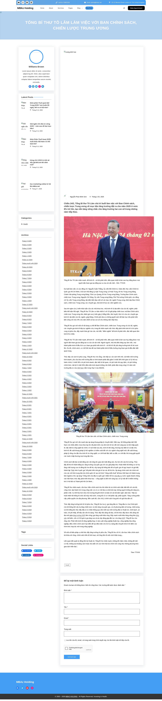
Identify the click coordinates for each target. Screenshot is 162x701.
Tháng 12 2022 (27, 349)
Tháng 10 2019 (27, 491)
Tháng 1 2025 (27, 256)
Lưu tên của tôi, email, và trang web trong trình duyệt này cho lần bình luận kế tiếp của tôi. (97, 640)
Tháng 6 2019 (27, 506)
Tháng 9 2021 (27, 405)
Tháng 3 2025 (27, 248)
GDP (123, 518)
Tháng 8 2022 (27, 364)
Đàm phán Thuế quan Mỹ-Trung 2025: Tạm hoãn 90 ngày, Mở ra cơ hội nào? (40, 105)
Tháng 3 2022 (27, 383)
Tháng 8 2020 (27, 454)
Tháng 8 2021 (27, 409)
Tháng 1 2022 (27, 390)
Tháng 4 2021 (27, 424)
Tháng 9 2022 (27, 360)
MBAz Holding (25, 8)
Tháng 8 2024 (27, 275)
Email (66, 618)
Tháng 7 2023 (27, 323)
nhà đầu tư (118, 476)
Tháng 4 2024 (27, 290)
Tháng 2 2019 (27, 521)
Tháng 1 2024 (27, 301)
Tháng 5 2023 (27, 331)
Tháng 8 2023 (27, 319)
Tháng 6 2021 (27, 416)
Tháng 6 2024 (27, 282)
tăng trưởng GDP (79, 515)
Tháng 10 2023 (27, 312)
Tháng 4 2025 (27, 245)
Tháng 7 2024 (27, 278)
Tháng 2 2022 (27, 387)
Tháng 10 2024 (27, 267)
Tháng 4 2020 (27, 469)
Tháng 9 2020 (27, 450)
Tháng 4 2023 (27, 334)
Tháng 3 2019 (27, 517)
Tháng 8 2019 (27, 499)
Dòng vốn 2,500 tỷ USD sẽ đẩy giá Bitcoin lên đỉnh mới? (39, 162)
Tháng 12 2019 (27, 484)
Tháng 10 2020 (27, 446)
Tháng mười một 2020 (30, 443)
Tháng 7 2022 (27, 368)
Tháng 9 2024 (27, 271)
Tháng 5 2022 (27, 375)
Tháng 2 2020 (27, 476)
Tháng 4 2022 (27, 379)
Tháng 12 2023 (27, 304)
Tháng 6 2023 (27, 327)
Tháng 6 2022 (27, 372)
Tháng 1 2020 (27, 480)
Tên (66, 607)
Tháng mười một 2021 (30, 398)
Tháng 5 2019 (27, 510)
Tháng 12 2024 (27, 260)
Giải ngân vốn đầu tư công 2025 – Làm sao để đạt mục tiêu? (40, 126)
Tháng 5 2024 (27, 286)
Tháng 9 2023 (27, 316)
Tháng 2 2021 (27, 431)
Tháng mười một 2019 (30, 487)
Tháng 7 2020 (27, 457)
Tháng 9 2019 (27, 495)
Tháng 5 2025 (27, 241)
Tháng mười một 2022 (30, 353)
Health (25, 224)
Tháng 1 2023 (27, 346)
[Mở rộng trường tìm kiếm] (124, 8)
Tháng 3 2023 (27, 338)
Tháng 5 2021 (27, 420)
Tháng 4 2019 (27, 514)
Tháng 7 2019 (27, 502)
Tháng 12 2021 (27, 394)
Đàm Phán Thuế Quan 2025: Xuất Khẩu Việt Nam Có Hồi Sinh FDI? (40, 141)
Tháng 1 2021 (27, 435)
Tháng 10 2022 (27, 357)
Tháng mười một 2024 (30, 263)
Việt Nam (80, 368)
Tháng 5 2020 (27, 465)
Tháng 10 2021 (27, 401)
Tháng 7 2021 (27, 413)
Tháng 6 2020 (27, 461)
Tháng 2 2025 (27, 252)
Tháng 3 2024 (27, 293)
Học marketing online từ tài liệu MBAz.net (40, 185)
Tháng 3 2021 (27, 428)
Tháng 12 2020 (27, 439)
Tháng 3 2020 (27, 472)
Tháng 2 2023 (27, 342)
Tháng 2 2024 (27, 297)
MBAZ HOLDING (71, 696)
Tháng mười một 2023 (30, 308)
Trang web (67, 629)
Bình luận (68, 590)
